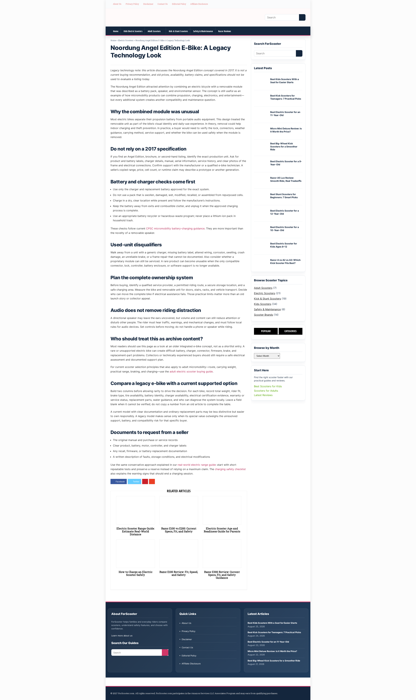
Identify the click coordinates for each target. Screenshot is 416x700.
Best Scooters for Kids (268, 386)
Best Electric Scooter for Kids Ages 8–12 (283, 245)
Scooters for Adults (266, 390)
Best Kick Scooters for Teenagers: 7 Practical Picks (285, 97)
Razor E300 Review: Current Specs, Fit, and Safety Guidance (222, 574)
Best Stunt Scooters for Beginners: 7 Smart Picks (284, 196)
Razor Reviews (224, 31)
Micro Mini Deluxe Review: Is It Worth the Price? (286, 130)
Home (115, 31)
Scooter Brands (263, 314)
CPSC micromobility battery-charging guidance (175, 228)
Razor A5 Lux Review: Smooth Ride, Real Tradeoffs (285, 179)
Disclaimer (148, 4)
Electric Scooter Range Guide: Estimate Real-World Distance (136, 531)
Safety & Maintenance (203, 31)
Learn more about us (121, 635)
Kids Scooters (262, 304)
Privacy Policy (132, 4)
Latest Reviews (263, 395)
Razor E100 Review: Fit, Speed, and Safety (178, 573)
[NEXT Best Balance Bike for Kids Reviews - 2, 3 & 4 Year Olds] (413, 692)
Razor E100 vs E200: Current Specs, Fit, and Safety (178, 530)
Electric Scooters (125, 40)
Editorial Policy (179, 4)
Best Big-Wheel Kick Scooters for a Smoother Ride (283, 146)
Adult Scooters (154, 31)
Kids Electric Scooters (133, 31)
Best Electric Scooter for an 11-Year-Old (268, 641)
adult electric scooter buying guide (191, 371)
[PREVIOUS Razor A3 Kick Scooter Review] (3, 692)
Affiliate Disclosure (199, 4)
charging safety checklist (230, 469)
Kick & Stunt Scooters (178, 31)
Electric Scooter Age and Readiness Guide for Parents (222, 530)
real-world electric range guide (197, 464)
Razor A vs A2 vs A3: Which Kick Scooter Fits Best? (285, 261)
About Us (117, 4)
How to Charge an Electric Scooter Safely (135, 573)
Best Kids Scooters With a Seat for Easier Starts (284, 81)
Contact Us (162, 4)
